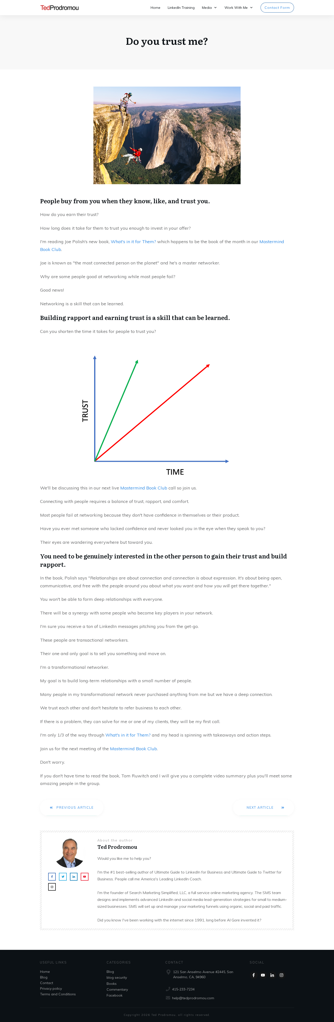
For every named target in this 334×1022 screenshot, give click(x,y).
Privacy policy (51, 988)
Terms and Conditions (58, 994)
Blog (43, 977)
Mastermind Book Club (143, 488)
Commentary (117, 989)
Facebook (114, 995)
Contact (46, 983)
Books (112, 983)
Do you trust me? (167, 40)
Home (45, 971)
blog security (117, 977)
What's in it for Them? (133, 241)
